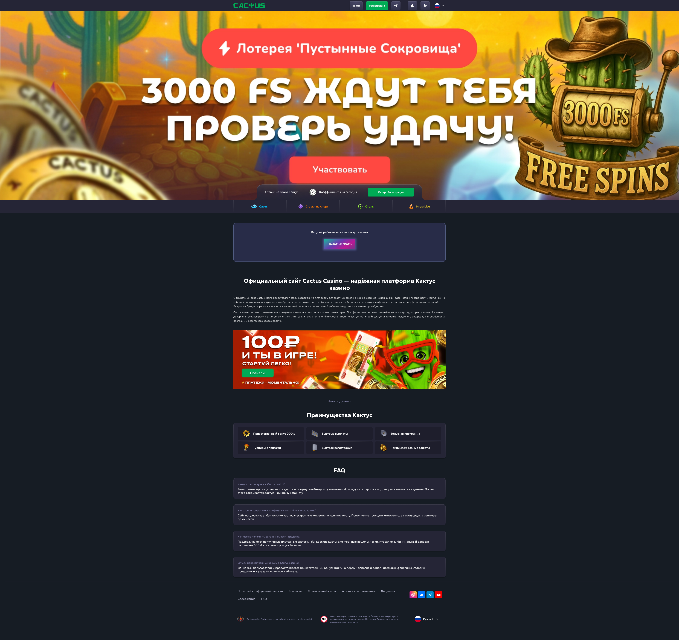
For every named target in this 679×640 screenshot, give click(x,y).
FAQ (264, 599)
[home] (249, 5)
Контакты (295, 591)
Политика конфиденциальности (260, 591)
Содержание (246, 599)
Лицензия (388, 591)
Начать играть (339, 244)
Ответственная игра (322, 591)
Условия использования (358, 591)
